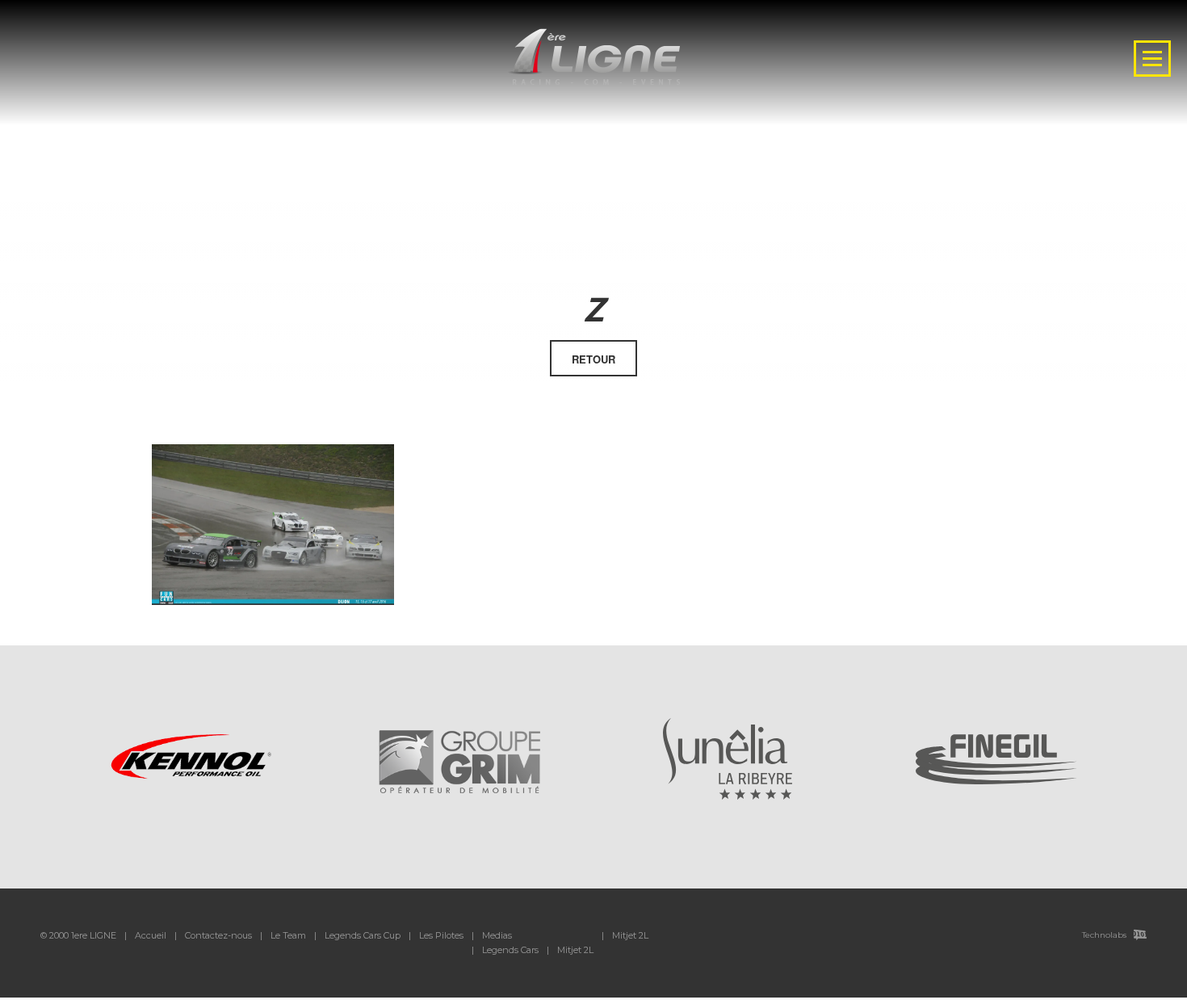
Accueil (150, 935)
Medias (497, 935)
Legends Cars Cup (363, 935)
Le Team (288, 935)
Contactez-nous (218, 935)
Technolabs (1104, 935)
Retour (593, 359)
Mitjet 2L (575, 950)
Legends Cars (510, 950)
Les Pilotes (441, 935)
